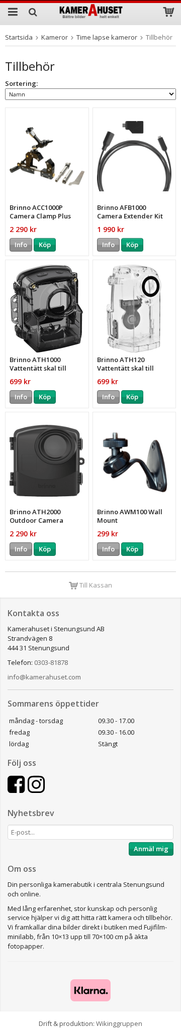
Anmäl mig (151, 848)
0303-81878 (51, 662)
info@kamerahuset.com (44, 676)
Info (21, 244)
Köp (45, 244)
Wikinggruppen (119, 1023)
